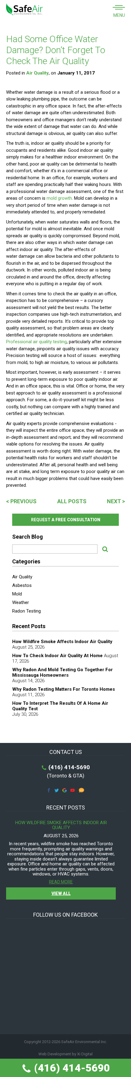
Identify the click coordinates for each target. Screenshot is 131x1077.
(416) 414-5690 (71, 1068)
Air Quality (37, 73)
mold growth (59, 198)
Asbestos (22, 585)
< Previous (21, 501)
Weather (20, 602)
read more (61, 882)
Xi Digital (85, 1054)
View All (61, 893)
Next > (116, 501)
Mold (17, 594)
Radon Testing (26, 611)
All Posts (72, 501)
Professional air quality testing (36, 341)
